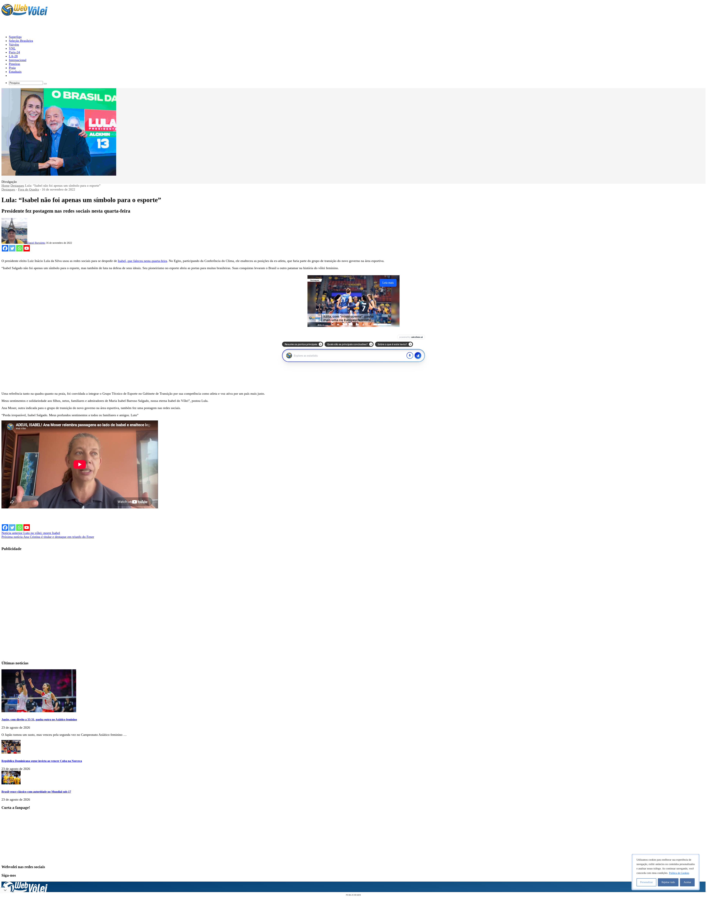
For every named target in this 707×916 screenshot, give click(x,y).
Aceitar (687, 882)
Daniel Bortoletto (36, 243)
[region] (666, 872)
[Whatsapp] (19, 248)
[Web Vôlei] (24, 14)
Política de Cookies (679, 873)
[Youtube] (26, 248)
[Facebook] (5, 248)
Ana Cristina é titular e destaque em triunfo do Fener (47, 537)
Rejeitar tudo (668, 882)
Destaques (17, 185)
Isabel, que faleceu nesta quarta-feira (142, 261)
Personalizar (646, 882)
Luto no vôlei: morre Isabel (30, 533)
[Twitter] (12, 248)
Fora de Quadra (28, 189)
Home (5, 185)
